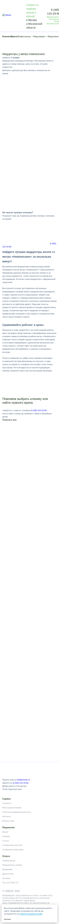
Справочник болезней (12, 845)
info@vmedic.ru (23, 780)
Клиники (6, 36)
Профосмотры (24, 36)
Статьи (5, 841)
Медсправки (39, 36)
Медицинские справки (12, 865)
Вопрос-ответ (8, 821)
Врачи (14, 36)
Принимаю (7, 919)
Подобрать (29, 50)
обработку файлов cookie (31, 914)
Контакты (6, 816)
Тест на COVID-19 (10, 883)
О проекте (6, 803)
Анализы (6, 878)
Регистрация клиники (11, 808)
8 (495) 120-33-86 (39, 410)
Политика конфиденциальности (16, 812)
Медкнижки (7, 869)
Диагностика (8, 874)
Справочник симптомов (12, 850)
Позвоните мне (9, 420)
